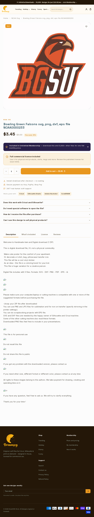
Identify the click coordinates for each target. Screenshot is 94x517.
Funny (39, 9)
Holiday (41, 445)
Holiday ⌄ (26, 9)
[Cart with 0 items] (90, 9)
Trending (18, 9)
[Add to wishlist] (86, 26)
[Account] (86, 9)
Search (41, 466)
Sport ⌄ (46, 9)
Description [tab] (11, 234)
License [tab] (44, 234)
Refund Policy (44, 479)
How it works (71, 449)
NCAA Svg (16, 18)
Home (5, 18)
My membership (72, 445)
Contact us (42, 470)
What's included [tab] (28, 234)
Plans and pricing (73, 441)
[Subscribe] (88, 491)
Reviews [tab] (57, 234)
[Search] (70, 9)
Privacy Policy (44, 475)
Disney (33, 9)
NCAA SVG (7, 120)
